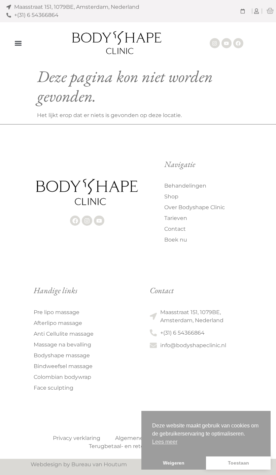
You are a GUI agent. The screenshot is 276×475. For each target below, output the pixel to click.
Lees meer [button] (164, 442)
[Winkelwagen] (270, 11)
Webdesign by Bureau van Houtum (79, 464)
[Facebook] (238, 43)
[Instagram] (215, 43)
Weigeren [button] (173, 463)
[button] (18, 43)
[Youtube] (226, 43)
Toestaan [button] (238, 463)
